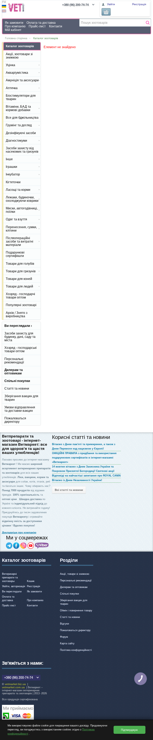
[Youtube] (30, 545)
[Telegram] (9, 545)
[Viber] (42, 545)
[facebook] (16, 545)
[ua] (4, 7)
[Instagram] (23, 545)
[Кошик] (106, 12)
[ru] (4, 2)
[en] (4, 11)
